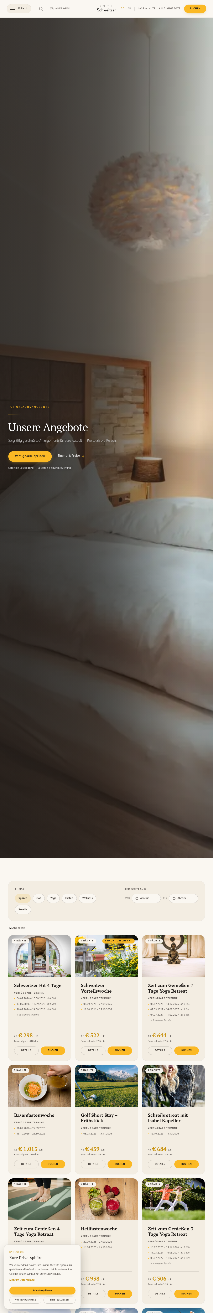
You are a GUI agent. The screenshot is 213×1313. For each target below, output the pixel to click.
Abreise (182, 898)
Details (26, 1050)
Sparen (23, 898)
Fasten (69, 898)
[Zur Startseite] (106, 9)
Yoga (53, 898)
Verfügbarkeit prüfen (30, 456)
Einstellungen (59, 1300)
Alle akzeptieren (42, 1290)
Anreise (144, 898)
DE (122, 8)
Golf (38, 898)
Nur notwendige (25, 1300)
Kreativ (23, 909)
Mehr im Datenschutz (22, 1280)
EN (129, 8)
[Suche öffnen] (41, 8)
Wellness (87, 898)
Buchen (53, 1050)
